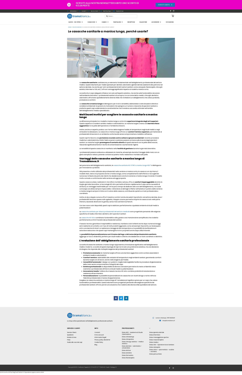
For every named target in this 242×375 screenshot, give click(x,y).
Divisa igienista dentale (156, 332)
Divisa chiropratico (128, 339)
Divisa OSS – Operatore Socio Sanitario (161, 345)
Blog (96, 345)
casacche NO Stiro (88, 218)
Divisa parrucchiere (155, 354)
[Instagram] (173, 11)
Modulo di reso (71, 337)
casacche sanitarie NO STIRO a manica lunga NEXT (132, 165)
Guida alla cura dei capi (74, 342)
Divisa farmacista (127, 355)
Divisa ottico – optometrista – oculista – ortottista (161, 350)
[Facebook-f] (170, 11)
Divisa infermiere (154, 335)
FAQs (68, 340)
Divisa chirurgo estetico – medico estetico (132, 343)
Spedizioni (70, 335)
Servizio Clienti (71, 332)
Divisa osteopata (154, 347)
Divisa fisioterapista (128, 358)
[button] (75, 22)
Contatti (97, 332)
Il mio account (99, 335)
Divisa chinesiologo (128, 337)
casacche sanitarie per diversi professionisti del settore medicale (105, 212)
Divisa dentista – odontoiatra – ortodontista (132, 347)
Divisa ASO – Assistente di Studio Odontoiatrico (132, 333)
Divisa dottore (126, 350)
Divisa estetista (127, 353)
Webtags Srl (113, 367)
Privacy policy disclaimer (102, 340)
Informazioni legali (100, 337)
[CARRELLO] (173, 16)
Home (69, 27)
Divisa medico (153, 342)
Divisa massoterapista (156, 340)
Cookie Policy (99, 342)
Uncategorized (76, 27)
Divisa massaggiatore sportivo (159, 337)
